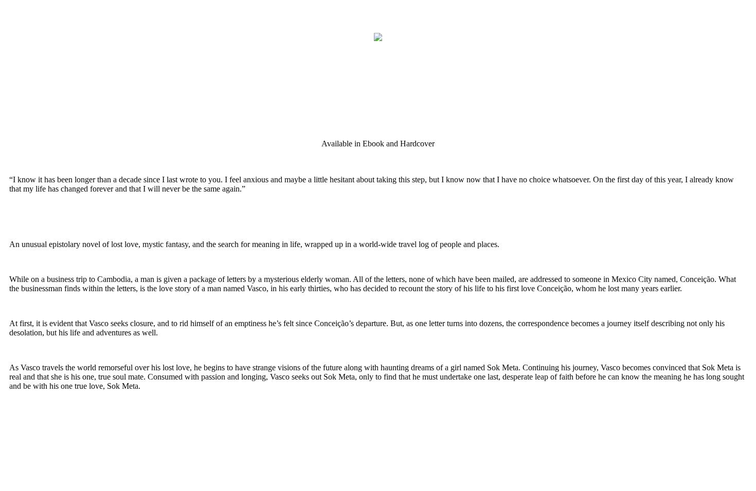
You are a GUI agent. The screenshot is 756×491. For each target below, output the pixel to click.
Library (32, 21)
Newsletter (84, 55)
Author (31, 55)
